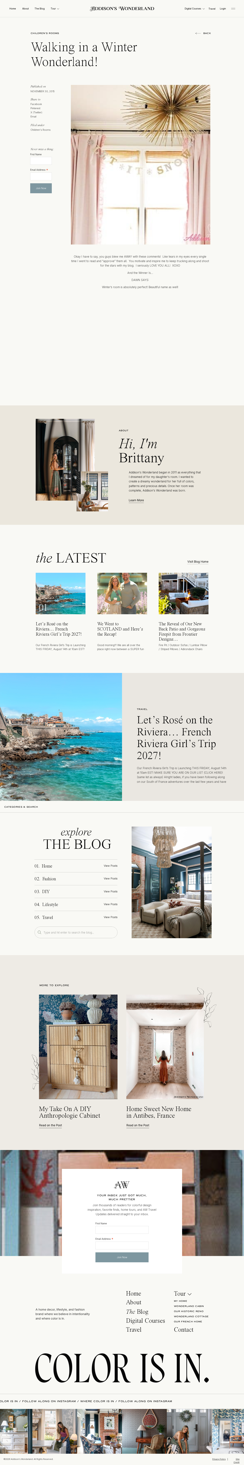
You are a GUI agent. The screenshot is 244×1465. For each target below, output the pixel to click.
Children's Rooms (45, 33)
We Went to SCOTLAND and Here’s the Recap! (120, 629)
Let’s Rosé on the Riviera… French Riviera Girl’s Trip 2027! (59, 629)
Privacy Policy (219, 1459)
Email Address (39, 169)
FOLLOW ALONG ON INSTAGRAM (93, 1401)
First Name (36, 154)
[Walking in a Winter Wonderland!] (172, 882)
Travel (142, 709)
